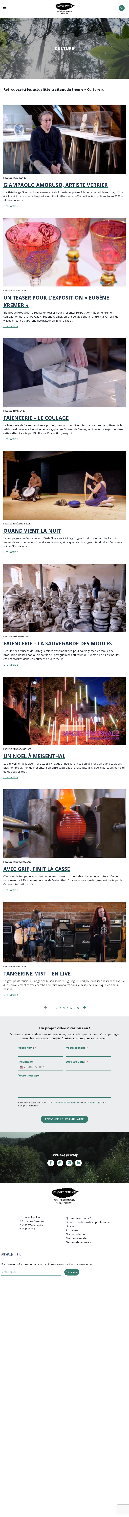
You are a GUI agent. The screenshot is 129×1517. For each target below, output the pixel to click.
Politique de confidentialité (68, 1102)
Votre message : (29, 1075)
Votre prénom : (77, 1048)
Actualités (72, 1230)
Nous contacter (75, 1234)
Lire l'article (10, 206)
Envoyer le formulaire (64, 1119)
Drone (70, 1226)
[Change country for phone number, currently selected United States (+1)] (22, 1067)
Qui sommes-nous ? (78, 1218)
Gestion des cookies (78, 1242)
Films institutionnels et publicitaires (88, 1222)
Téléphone (25, 1061)
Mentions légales (95, 1102)
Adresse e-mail (77, 1061)
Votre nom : (27, 1048)
